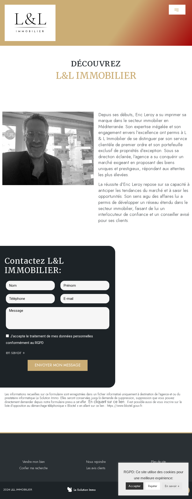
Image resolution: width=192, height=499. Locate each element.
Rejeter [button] (152, 486)
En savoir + (172, 486)
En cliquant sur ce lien (106, 402)
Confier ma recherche (33, 468)
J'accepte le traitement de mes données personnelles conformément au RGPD (49, 339)
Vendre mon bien (33, 461)
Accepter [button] (134, 486)
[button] (177, 10)
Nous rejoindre (96, 461)
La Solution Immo (85, 490)
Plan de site (158, 461)
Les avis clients (95, 468)
